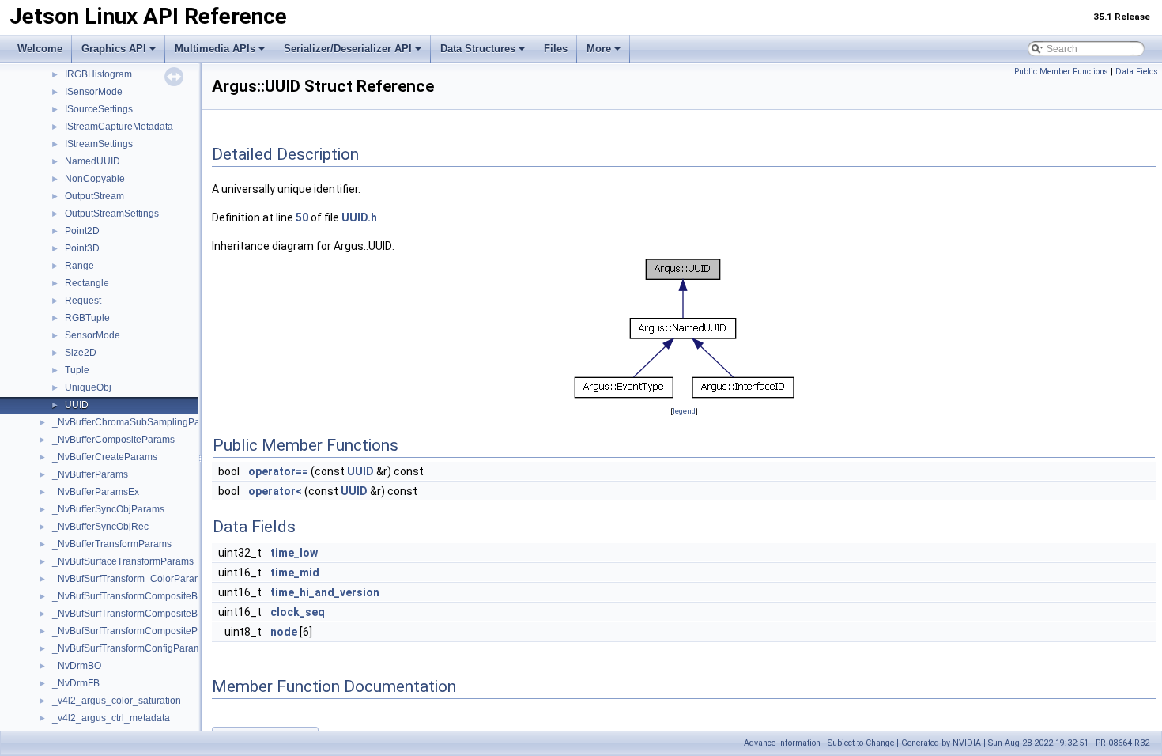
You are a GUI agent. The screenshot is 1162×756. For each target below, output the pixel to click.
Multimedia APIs (215, 49)
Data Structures (477, 49)
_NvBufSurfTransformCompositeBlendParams (151, 596)
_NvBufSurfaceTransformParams (123, 561)
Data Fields (1136, 71)
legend (684, 410)
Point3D (82, 248)
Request (83, 300)
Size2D (80, 352)
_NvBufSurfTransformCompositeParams (138, 631)
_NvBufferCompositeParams (113, 439)
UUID (77, 404)
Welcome (39, 49)
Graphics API (113, 49)
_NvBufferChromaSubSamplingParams (136, 422)
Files (556, 49)
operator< (275, 491)
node (283, 632)
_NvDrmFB (76, 683)
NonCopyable (95, 178)
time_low (294, 552)
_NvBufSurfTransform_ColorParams (129, 578)
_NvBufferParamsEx (95, 491)
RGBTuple (87, 317)
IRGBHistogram (98, 74)
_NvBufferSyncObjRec (100, 526)
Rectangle (87, 283)
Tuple (77, 370)
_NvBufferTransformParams (112, 544)
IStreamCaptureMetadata (119, 126)
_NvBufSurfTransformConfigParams (129, 648)
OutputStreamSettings (112, 213)
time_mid (294, 572)
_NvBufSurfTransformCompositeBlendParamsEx (156, 613)
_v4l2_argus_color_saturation (116, 700)
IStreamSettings (99, 143)
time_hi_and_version (324, 592)
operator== (278, 471)
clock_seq (297, 612)
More (599, 49)
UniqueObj (88, 387)
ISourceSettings (99, 109)
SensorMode (92, 335)
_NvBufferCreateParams (104, 457)
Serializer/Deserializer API (348, 49)
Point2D (82, 230)
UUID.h (359, 217)
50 (302, 217)
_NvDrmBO (76, 665)
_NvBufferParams (90, 474)
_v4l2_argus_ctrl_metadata (111, 718)
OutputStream (94, 196)
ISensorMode (94, 91)
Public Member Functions (1061, 71)
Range (79, 265)
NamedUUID (92, 161)
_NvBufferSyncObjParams (108, 509)
